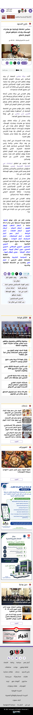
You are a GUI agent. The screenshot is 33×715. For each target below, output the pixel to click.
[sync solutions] (16, 712)
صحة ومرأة (17, 676)
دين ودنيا (8, 676)
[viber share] (5, 273)
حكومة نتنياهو (16, 295)
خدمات (17, 671)
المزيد (16, 441)
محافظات (8, 667)
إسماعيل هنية (22, 288)
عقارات (25, 676)
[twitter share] (14, 63)
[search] (2, 11)
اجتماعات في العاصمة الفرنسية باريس (16, 164)
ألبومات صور (15, 681)
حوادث (15, 667)
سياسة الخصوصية (9, 704)
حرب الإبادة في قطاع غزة (16, 302)
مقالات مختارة (8, 671)
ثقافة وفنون (24, 667)
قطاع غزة (17, 281)
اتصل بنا (20, 704)
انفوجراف (22, 686)
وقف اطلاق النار (11, 277)
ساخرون (24, 681)
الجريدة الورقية (17, 690)
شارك (23, 63)
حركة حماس (21, 76)
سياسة (18, 662)
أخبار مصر (26, 662)
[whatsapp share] (11, 63)
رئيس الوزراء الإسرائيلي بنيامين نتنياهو (16, 284)
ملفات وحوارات (12, 686)
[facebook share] (18, 63)
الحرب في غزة (23, 291)
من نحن (27, 704)
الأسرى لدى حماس (22, 113)
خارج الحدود (26, 671)
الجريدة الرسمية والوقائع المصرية (17, 695)
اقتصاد (5, 662)
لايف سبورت (17, 700)
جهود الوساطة (10, 291)
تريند (7, 681)
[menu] (30, 11)
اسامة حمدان (10, 288)
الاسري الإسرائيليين (16, 298)
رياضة (12, 662)
